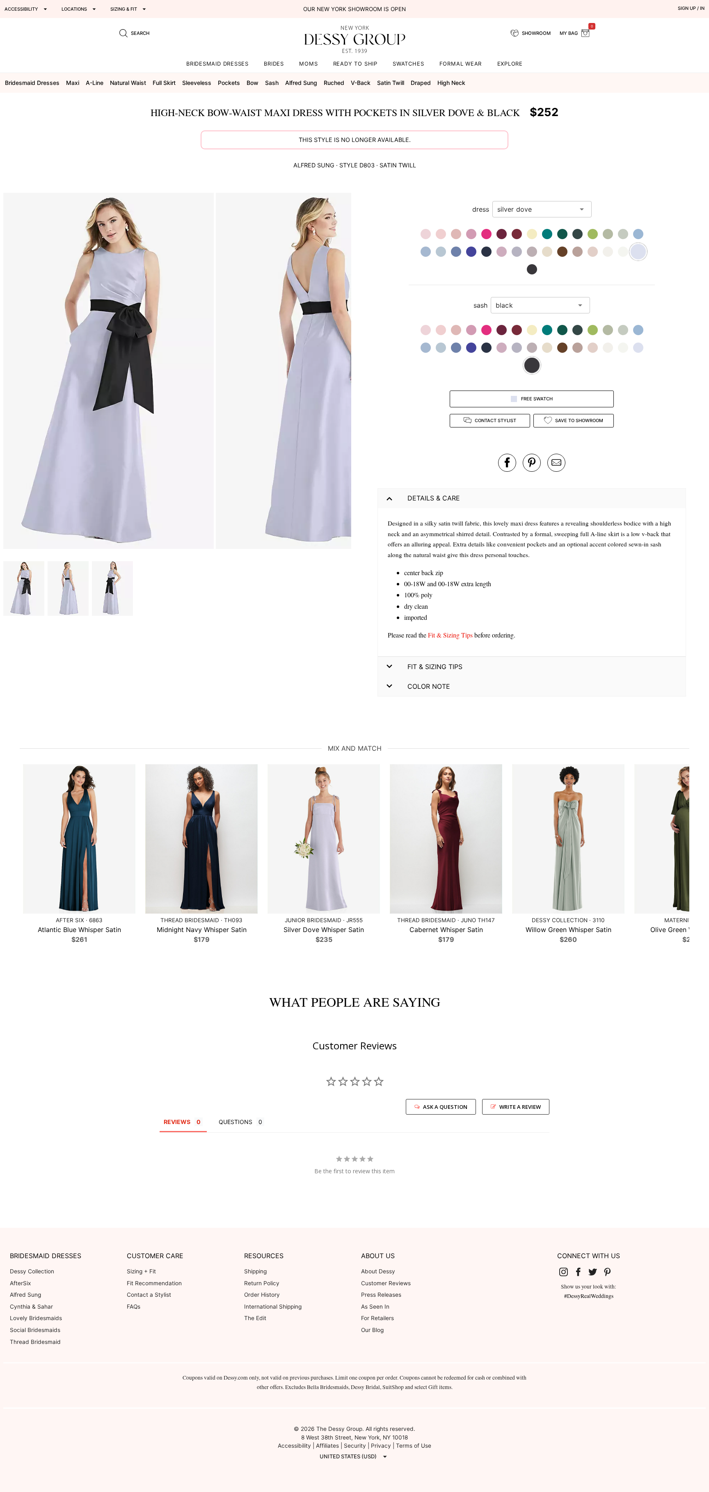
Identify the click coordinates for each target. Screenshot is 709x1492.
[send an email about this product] (556, 463)
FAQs (133, 1306)
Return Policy (261, 1283)
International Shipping (273, 1306)
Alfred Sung (25, 1294)
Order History (262, 1294)
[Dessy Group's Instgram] (567, 1272)
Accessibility (294, 1445)
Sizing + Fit (141, 1271)
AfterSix (20, 1283)
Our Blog (372, 1330)
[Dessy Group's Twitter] (596, 1272)
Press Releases (381, 1294)
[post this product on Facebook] (507, 463)
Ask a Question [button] (445, 1106)
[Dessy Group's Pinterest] (610, 1272)
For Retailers (377, 1318)
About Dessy (378, 1271)
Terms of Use (413, 1445)
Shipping (255, 1271)
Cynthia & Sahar (31, 1306)
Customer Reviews (386, 1283)
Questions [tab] (235, 1121)
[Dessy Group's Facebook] (581, 1272)
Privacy (381, 1445)
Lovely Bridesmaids (36, 1318)
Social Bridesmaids (35, 1330)
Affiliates (327, 1445)
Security (355, 1445)
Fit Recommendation (154, 1283)
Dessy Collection (32, 1271)
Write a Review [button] (520, 1106)
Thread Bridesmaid (35, 1342)
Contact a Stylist (149, 1294)
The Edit (255, 1318)
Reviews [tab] (177, 1121)
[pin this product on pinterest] (532, 463)
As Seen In (375, 1306)
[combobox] (535, 209)
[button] (109, 372)
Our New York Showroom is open (354, 9)
